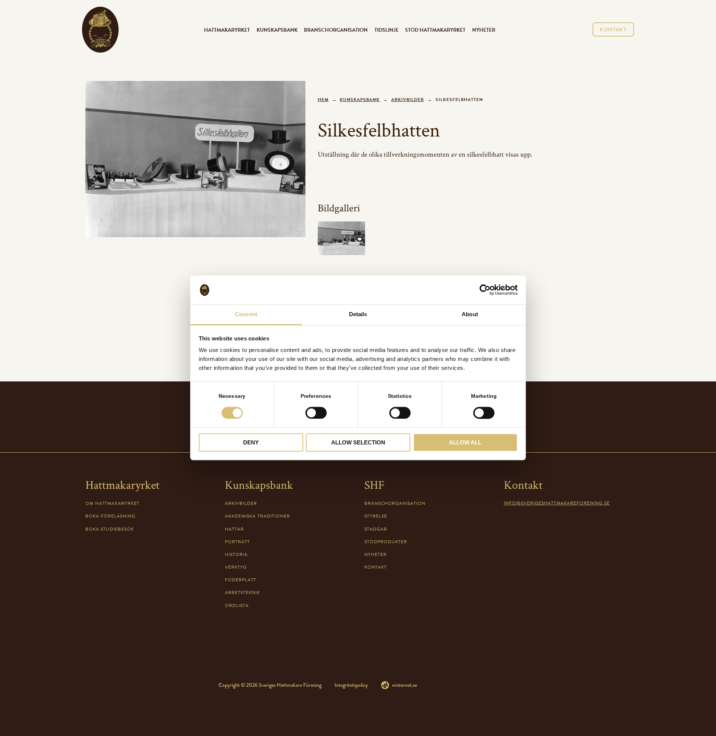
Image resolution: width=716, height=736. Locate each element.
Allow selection (358, 442)
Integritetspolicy (351, 685)
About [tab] (470, 314)
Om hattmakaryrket (112, 503)
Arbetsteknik (242, 592)
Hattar (234, 529)
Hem (323, 99)
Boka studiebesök (109, 529)
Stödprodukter (385, 541)
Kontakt (613, 29)
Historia (236, 554)
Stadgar (375, 529)
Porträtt (237, 541)
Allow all (465, 442)
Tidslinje (386, 30)
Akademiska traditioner (257, 516)
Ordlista (237, 605)
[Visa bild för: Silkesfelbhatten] (195, 159)
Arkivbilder (407, 99)
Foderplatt (240, 579)
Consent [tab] (246, 314)
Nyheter (483, 30)
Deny (251, 442)
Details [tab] (358, 314)
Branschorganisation (336, 30)
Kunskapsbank (277, 30)
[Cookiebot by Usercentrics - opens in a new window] (485, 290)
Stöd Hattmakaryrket (435, 30)
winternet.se (404, 685)
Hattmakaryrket (227, 30)
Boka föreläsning (110, 516)
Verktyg (236, 567)
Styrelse (375, 516)
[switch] (316, 413)
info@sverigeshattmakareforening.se (557, 503)
